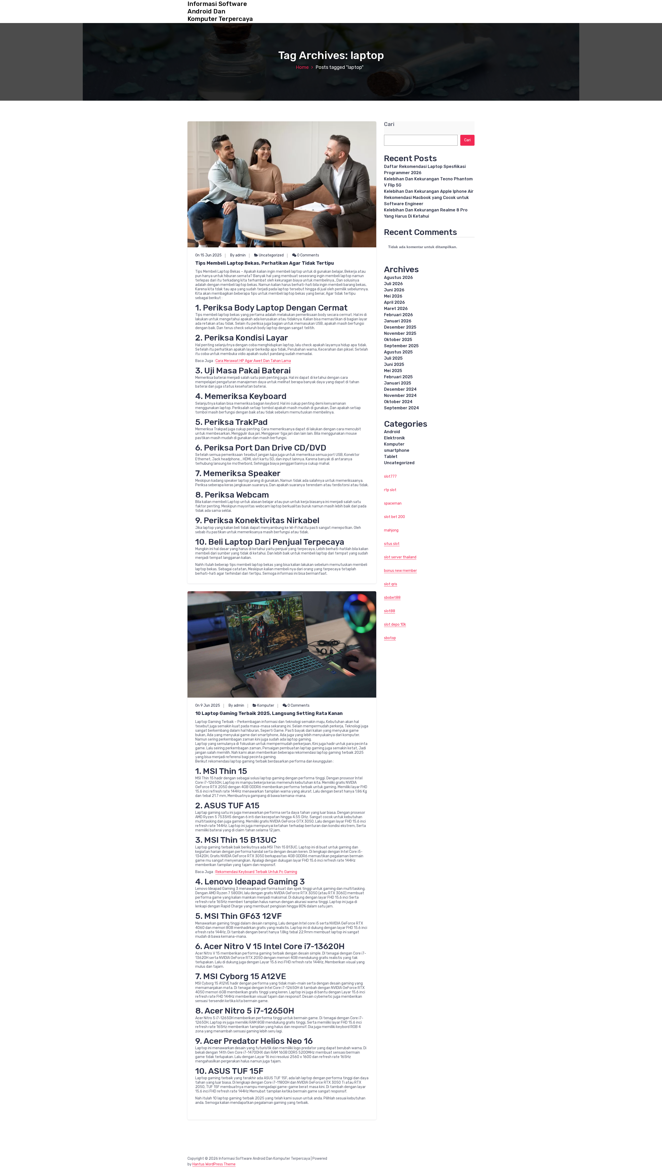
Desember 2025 (400, 327)
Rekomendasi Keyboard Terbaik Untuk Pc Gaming (256, 872)
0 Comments (307, 255)
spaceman (393, 503)
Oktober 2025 (398, 339)
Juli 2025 (393, 358)
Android (392, 431)
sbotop (390, 638)
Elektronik (394, 437)
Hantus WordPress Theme (214, 1164)
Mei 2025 (393, 370)
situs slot (392, 544)
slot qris (390, 584)
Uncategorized (271, 255)
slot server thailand (400, 557)
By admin (238, 255)
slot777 (390, 476)
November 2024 (400, 395)
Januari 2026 (397, 321)
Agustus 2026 (398, 277)
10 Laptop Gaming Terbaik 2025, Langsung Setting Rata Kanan (269, 713)
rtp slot (390, 490)
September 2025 (401, 345)
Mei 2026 (393, 296)
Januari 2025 (397, 383)
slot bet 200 (394, 517)
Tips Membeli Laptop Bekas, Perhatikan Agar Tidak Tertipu (264, 263)
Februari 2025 (398, 376)
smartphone (396, 450)
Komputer (265, 705)
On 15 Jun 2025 (208, 255)
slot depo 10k (395, 624)
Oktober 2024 (398, 401)
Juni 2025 (394, 364)
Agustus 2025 (398, 352)
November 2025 (400, 333)
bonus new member (400, 570)
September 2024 (401, 407)
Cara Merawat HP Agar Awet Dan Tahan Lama (253, 361)
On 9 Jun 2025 (207, 705)
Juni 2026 (394, 289)
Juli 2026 (393, 283)
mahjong (391, 530)
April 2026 (394, 302)
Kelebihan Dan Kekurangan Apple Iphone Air (428, 191)
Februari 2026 (398, 314)
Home (302, 67)
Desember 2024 (400, 389)
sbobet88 (392, 597)
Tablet (390, 456)
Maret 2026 (396, 308)
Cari (389, 124)
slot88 (389, 611)
